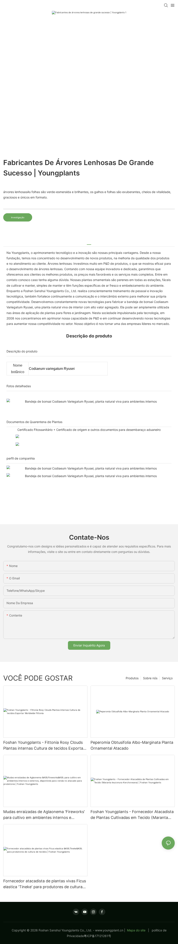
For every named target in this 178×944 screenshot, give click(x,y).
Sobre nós (150, 678)
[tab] (89, 243)
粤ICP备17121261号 (97, 936)
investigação (17, 217)
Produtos (132, 678)
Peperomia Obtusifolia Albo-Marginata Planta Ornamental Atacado (132, 745)
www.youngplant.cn (109, 930)
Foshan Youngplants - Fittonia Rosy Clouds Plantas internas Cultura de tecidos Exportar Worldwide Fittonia (44, 745)
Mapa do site (136, 930)
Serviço (167, 678)
